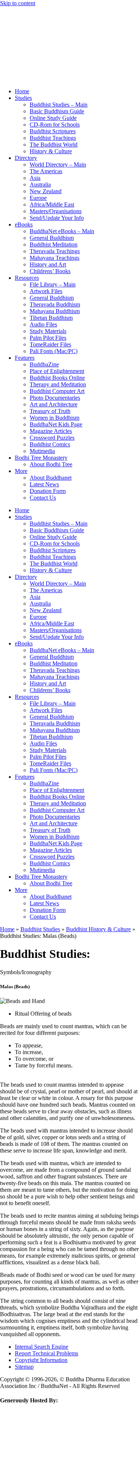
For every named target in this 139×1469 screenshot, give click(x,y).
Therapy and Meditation (58, 384)
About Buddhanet (51, 477)
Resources (27, 278)
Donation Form (48, 491)
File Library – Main (53, 284)
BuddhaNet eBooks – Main (62, 231)
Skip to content (17, 3)
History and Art (48, 264)
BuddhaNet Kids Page (56, 424)
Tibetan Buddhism (51, 318)
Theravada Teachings (55, 251)
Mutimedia (42, 451)
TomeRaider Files (50, 344)
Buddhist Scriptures (53, 131)
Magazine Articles (51, 431)
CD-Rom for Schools (55, 124)
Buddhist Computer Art (57, 391)
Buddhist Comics (50, 444)
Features (24, 358)
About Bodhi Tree (51, 464)
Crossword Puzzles (52, 438)
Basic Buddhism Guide (57, 111)
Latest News (44, 484)
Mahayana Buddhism (55, 311)
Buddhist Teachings (53, 138)
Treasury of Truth (50, 411)
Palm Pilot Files (48, 338)
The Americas (46, 171)
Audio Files (43, 324)
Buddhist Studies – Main (58, 104)
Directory (26, 158)
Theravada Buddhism (55, 304)
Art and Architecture (53, 404)
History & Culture (51, 151)
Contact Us (43, 497)
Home (22, 91)
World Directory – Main (58, 164)
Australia (40, 184)
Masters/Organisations (56, 211)
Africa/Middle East (52, 204)
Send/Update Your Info (57, 218)
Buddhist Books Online (57, 378)
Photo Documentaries (55, 398)
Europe (38, 198)
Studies (23, 98)
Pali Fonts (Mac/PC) (53, 351)
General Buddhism (52, 238)
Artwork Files (46, 291)
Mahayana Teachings (54, 258)
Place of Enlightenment (57, 371)
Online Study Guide (53, 118)
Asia (35, 178)
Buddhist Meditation (53, 244)
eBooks (24, 224)
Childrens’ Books (50, 271)
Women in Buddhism (54, 418)
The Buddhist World (53, 144)
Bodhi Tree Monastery (41, 458)
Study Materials (48, 331)
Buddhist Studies (40, 929)
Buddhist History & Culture (98, 929)
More (21, 471)
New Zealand (46, 191)
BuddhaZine (44, 364)
